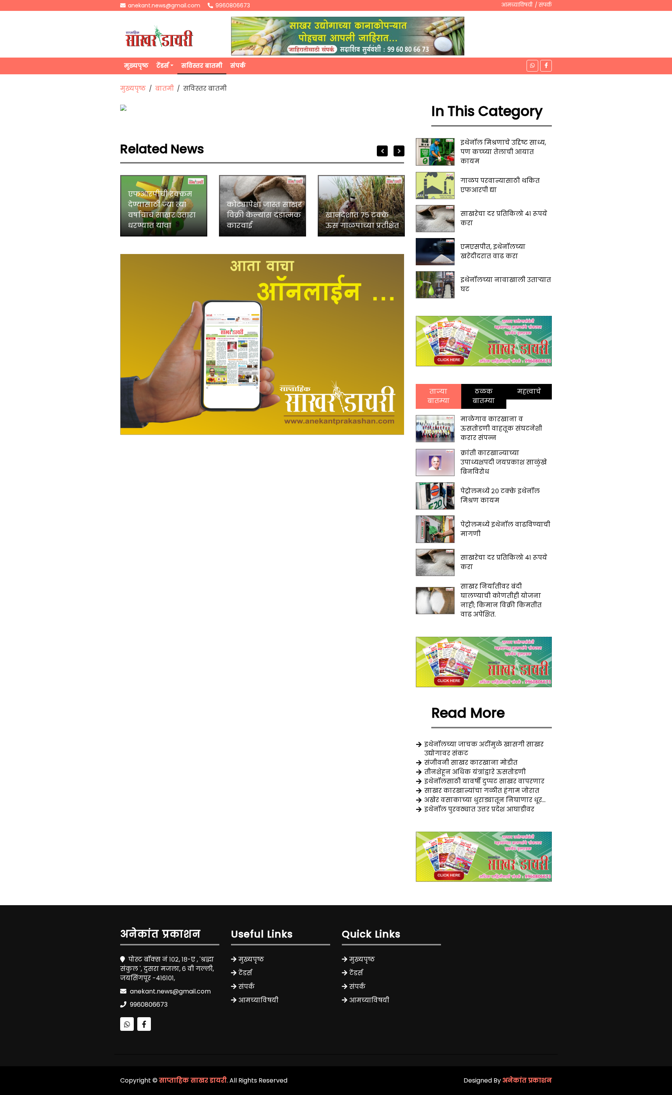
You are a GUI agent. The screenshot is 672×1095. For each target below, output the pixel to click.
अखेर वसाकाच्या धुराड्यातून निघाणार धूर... (485, 799)
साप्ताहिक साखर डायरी (193, 1080)
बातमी (164, 88)
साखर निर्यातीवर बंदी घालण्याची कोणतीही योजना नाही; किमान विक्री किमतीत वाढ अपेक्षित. (501, 600)
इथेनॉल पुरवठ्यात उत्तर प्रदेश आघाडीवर (479, 809)
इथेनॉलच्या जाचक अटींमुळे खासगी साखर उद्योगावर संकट (484, 749)
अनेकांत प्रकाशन (527, 1080)
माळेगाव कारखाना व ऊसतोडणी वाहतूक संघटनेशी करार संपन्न (501, 428)
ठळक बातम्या (483, 396)
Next (399, 150)
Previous (382, 150)
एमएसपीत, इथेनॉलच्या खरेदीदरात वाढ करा (492, 251)
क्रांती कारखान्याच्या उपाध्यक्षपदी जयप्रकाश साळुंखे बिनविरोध (503, 462)
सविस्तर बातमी (201, 65)
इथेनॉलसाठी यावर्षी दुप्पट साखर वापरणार (484, 781)
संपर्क (545, 5)
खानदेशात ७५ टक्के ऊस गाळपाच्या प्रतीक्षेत (362, 220)
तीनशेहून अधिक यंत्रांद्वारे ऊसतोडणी (475, 771)
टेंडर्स (162, 65)
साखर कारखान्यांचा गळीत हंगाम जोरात (481, 790)
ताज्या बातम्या (438, 396)
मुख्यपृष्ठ (136, 65)
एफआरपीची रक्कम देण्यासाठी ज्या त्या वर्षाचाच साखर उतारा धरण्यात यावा (162, 209)
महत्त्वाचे (529, 391)
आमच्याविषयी (516, 5)
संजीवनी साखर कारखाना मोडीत (471, 762)
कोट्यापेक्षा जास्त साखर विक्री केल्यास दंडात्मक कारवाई (264, 215)
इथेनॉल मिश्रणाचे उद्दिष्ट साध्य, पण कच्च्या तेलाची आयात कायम (503, 152)
